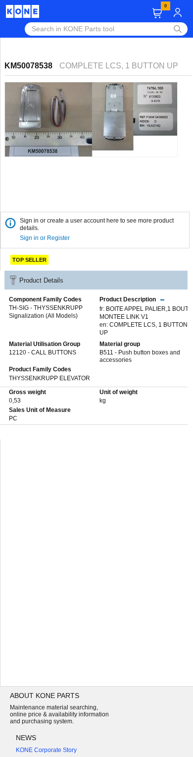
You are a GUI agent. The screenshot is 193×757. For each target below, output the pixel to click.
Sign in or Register (45, 237)
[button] (157, 13)
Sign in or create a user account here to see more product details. (97, 224)
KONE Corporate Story (46, 750)
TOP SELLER (29, 260)
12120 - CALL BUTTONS (42, 352)
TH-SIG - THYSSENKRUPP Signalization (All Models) (46, 311)
